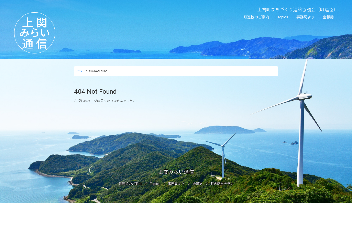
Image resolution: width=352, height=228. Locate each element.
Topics (282, 17)
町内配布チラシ (222, 184)
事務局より (305, 17)
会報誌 (328, 17)
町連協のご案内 (256, 17)
